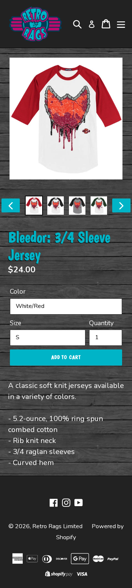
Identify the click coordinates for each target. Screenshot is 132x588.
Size (15, 323)
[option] (34, 205)
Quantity (101, 323)
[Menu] (121, 24)
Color (18, 291)
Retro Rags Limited (57, 526)
